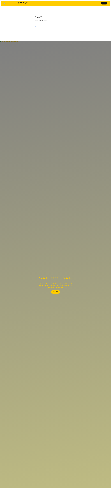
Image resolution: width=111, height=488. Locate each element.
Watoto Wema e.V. (23, 2)
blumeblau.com (43, 20)
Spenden (104, 3)
